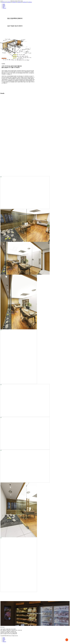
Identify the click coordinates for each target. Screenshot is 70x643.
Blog (3, 640)
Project (4, 638)
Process (4, 639)
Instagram (4, 641)
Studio (4, 637)
